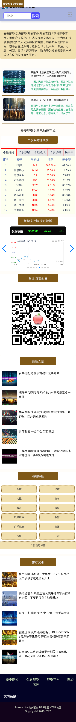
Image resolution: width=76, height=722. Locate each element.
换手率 (69, 152)
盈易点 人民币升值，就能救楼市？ (50, 100)
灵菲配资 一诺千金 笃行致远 (36, 431)
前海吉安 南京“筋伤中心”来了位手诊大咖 (44, 613)
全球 (19, 489)
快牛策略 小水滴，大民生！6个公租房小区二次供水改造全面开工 (44, 576)
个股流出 (55, 152)
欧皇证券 (19, 517)
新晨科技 (19, 170)
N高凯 (19, 165)
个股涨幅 (8, 152)
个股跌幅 (24, 152)
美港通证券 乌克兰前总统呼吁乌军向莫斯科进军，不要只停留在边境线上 (45, 595)
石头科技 (19, 180)
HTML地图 (56, 707)
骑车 (57, 498)
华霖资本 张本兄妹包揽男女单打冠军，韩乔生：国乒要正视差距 (45, 414)
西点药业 (19, 195)
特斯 (19, 536)
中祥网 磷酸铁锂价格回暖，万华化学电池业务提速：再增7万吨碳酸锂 (45, 453)
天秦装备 (19, 209)
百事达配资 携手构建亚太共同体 (39, 373)
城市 (19, 507)
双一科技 (19, 200)
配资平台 (53, 679)
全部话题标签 (38, 545)
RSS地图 (44, 707)
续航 (57, 507)
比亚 (19, 498)
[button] (4, 248)
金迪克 (19, 190)
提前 (57, 489)
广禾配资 (19, 526)
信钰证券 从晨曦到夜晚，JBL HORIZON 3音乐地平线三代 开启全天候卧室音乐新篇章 (44, 636)
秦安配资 (12, 679)
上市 (57, 536)
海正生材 (19, 205)
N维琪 (19, 185)
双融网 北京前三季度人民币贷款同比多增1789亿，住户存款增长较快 (51, 74)
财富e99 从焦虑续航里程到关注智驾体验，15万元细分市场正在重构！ (43, 654)
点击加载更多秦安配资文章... (38, 130)
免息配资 (32, 679)
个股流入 (40, 152)
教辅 (57, 517)
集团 (57, 526)
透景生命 (19, 175)
